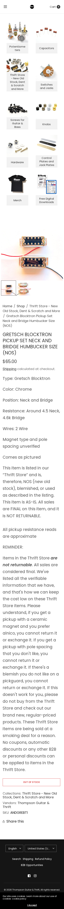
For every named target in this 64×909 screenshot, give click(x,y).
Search (16, 859)
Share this (15, 821)
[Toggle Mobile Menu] (8, 7)
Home (7, 306)
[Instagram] (35, 875)
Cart (53, 7)
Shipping (9, 369)
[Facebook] (29, 875)
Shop (21, 306)
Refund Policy (43, 859)
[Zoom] (32, 249)
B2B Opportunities (32, 865)
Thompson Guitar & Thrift (26, 805)
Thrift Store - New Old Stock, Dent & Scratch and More (30, 795)
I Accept (32, 905)
